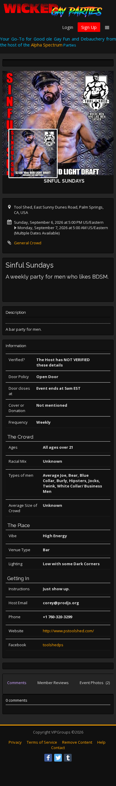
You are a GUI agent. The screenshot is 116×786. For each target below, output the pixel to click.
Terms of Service (42, 742)
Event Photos (95, 682)
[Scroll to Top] (102, 757)
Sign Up (89, 27)
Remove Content (77, 742)
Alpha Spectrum (46, 45)
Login (67, 27)
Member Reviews (53, 682)
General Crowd (27, 243)
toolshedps (53, 644)
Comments (16, 682)
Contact (58, 747)
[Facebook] (48, 758)
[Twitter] (58, 758)
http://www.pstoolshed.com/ (68, 630)
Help (101, 742)
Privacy (15, 742)
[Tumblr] (68, 758)
